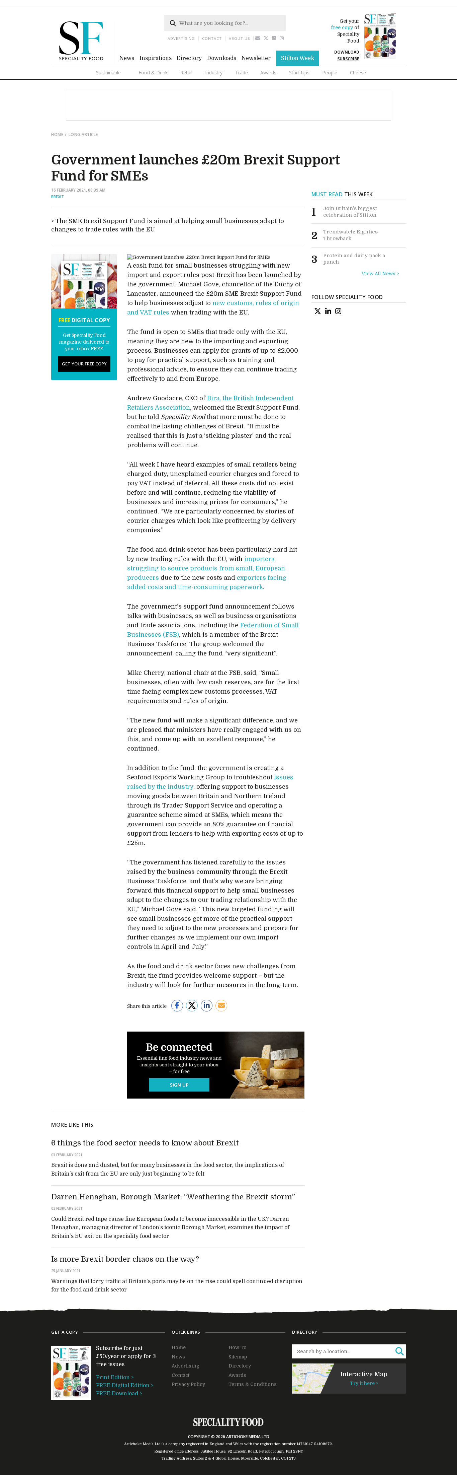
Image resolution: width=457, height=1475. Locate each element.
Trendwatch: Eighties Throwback (350, 235)
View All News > (380, 273)
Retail (186, 72)
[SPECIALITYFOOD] (86, 62)
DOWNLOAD (346, 52)
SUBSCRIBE (348, 59)
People (329, 72)
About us (239, 38)
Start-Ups (299, 72)
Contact (212, 38)
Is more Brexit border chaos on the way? (125, 1259)
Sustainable (108, 72)
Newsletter (256, 58)
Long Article (83, 134)
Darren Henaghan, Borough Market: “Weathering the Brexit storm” (173, 1197)
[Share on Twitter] (192, 1005)
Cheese (358, 72)
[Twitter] (266, 38)
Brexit (57, 197)
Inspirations (156, 58)
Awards (268, 72)
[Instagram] (282, 38)
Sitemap (238, 1356)
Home (57, 134)
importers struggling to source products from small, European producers (206, 568)
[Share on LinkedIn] (206, 1005)
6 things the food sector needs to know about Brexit (145, 1143)
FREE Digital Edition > (125, 1386)
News (126, 58)
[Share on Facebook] (177, 1005)
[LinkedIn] (328, 311)
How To (238, 1347)
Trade (241, 72)
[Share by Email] (221, 1005)
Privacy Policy (188, 1384)
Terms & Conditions (253, 1384)
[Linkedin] (274, 38)
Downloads (221, 58)
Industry (213, 72)
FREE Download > (119, 1394)
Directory (189, 58)
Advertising (181, 38)
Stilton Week (297, 58)
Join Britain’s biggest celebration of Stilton (350, 211)
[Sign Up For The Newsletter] (258, 38)
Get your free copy (84, 364)
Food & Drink (153, 72)
